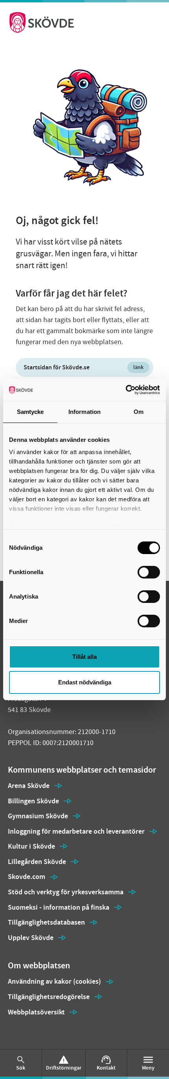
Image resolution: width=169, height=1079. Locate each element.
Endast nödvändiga (84, 682)
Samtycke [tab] (30, 411)
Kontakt (106, 1068)
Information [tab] (84, 411)
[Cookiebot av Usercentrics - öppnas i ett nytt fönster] (125, 390)
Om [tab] (138, 411)
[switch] (149, 572)
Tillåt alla (84, 656)
